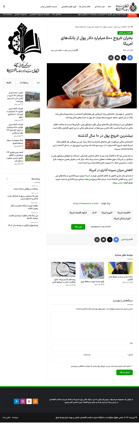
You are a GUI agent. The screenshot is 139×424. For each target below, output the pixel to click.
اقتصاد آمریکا (123, 212)
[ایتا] (35, 401)
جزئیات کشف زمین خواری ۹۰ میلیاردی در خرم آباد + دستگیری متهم (14, 113)
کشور (130, 179)
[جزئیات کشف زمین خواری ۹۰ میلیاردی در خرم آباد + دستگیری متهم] (32, 112)
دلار (105, 145)
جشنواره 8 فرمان (21, 14)
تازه (38, 82)
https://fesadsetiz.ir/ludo (85, 203)
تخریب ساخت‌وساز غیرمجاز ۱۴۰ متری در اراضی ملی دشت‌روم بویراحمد (15, 97)
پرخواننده (24, 82)
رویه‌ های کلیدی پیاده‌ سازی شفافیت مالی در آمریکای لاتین (63, 281)
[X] (123, 57)
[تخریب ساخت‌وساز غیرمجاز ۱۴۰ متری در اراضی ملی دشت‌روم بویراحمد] (32, 96)
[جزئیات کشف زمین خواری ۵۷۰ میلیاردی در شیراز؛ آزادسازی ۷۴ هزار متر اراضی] (32, 128)
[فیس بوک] (130, 57)
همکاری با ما (56, 14)
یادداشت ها (7, 14)
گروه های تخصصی (68, 6)
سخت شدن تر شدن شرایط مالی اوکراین (121, 278)
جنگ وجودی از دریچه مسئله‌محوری (15, 142)
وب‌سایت (86, 354)
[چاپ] (111, 57)
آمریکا (87, 175)
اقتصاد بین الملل (120, 27)
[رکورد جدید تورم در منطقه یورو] (92, 270)
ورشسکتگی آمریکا (121, 218)
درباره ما (15, 417)
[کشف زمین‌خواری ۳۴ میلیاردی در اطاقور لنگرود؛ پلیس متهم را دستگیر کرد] (32, 156)
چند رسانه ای (100, 6)
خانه (109, 6)
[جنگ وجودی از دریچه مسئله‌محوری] (32, 144)
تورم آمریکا (106, 212)
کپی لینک (78, 226)
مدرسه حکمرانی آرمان (48, 6)
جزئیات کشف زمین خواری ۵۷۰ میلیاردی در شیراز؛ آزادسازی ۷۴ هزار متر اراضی (15, 128)
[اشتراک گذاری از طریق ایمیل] (117, 57)
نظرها (8, 82)
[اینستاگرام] (23, 401)
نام (131, 343)
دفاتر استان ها (84, 6)
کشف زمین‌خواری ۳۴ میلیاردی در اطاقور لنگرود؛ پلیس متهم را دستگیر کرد (15, 156)
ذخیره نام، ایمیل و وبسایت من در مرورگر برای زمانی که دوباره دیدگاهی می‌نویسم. (101, 366)
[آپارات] (29, 401)
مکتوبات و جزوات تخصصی (40, 14)
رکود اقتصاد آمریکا (77, 212)
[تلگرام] (16, 401)
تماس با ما (6, 417)
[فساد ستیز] (126, 7)
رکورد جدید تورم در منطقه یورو (92, 281)
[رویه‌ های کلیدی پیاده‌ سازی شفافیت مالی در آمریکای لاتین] (63, 269)
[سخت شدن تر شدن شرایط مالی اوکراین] (120, 268)
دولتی (120, 182)
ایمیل (130, 354)
